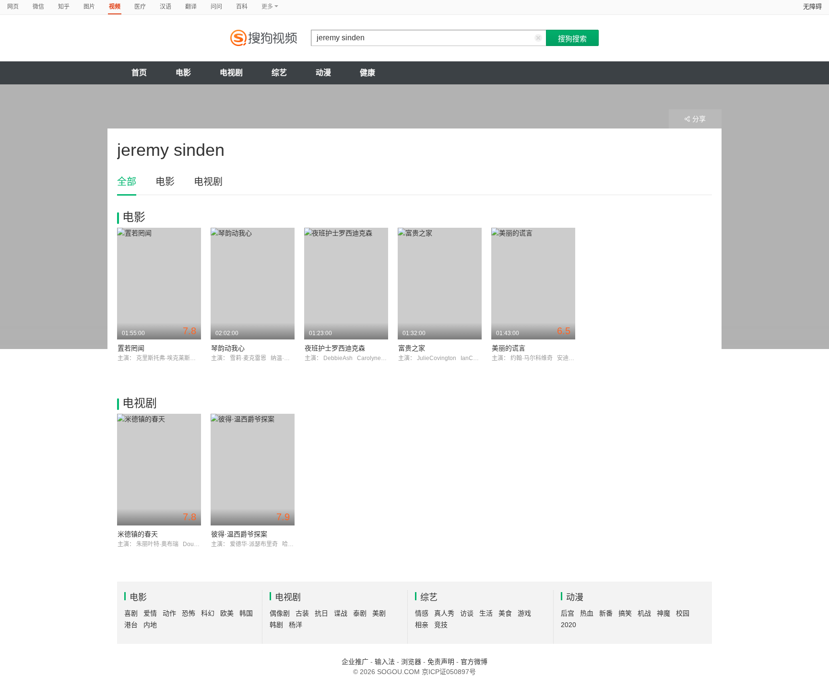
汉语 (165, 6)
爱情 (150, 613)
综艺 (279, 73)
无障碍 (812, 6)
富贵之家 (411, 348)
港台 (131, 625)
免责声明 (440, 661)
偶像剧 (280, 613)
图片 (89, 6)
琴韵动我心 (228, 348)
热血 (586, 613)
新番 (606, 613)
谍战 (340, 613)
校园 (682, 613)
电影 (183, 73)
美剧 (379, 613)
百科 (242, 6)
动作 (169, 613)
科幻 (207, 613)
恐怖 (188, 613)
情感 (421, 613)
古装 (302, 613)
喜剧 (131, 613)
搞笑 (625, 613)
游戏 (524, 613)
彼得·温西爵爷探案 (239, 534)
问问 (216, 6)
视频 (114, 6)
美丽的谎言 (508, 348)
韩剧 (276, 625)
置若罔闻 (131, 348)
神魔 (663, 613)
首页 (139, 73)
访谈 (467, 613)
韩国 (246, 613)
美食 (505, 613)
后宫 (567, 613)
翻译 (191, 6)
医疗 (140, 6)
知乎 (64, 6)
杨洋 (295, 625)
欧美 (227, 613)
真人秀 (444, 613)
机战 (644, 613)
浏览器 (411, 661)
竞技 (441, 625)
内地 (150, 625)
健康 (367, 73)
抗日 (321, 613)
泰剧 (360, 613)
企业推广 (355, 661)
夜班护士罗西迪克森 (335, 348)
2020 (568, 625)
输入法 (385, 661)
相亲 (421, 625)
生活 (486, 613)
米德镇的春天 (138, 534)
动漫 (323, 73)
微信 (38, 6)
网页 (13, 6)
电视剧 (231, 73)
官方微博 (474, 661)
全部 (126, 181)
